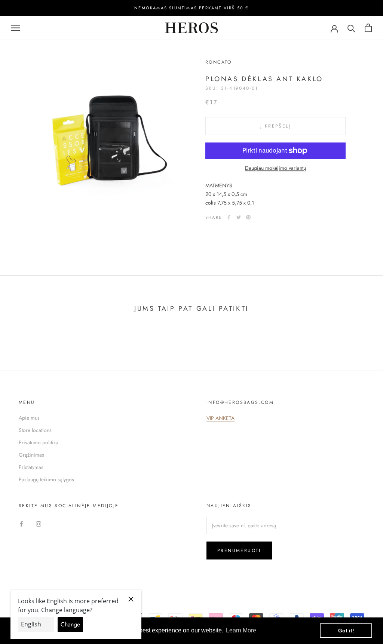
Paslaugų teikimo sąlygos (46, 479)
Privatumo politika (38, 442)
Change (70, 624)
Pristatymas (31, 467)
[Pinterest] (248, 217)
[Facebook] (229, 217)
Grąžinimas (31, 455)
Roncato (218, 62)
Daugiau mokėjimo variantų (275, 168)
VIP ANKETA (220, 418)
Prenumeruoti (239, 550)
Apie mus (29, 417)
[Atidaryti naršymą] (15, 28)
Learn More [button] (241, 630)
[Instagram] (38, 523)
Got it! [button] (346, 631)
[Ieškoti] (351, 28)
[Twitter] (238, 217)
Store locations (35, 430)
